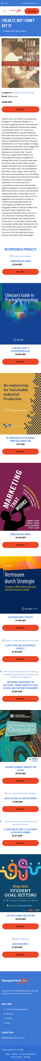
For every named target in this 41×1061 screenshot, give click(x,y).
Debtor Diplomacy (20, 944)
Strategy (15, 92)
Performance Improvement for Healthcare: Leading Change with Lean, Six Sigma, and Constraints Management (20, 685)
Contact (14, 1054)
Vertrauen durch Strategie (20, 617)
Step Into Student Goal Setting (20, 915)
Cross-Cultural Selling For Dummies (20, 798)
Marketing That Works (20, 534)
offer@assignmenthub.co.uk (29, 3)
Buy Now (21, 109)
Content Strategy (27, 92)
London (6, 3)
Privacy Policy (16, 1057)
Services (9, 1018)
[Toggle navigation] (5, 11)
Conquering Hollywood (20, 261)
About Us (9, 1014)
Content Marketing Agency (17, 1009)
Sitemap (27, 1057)
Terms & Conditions (27, 1054)
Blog (8, 1023)
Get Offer (32, 11)
